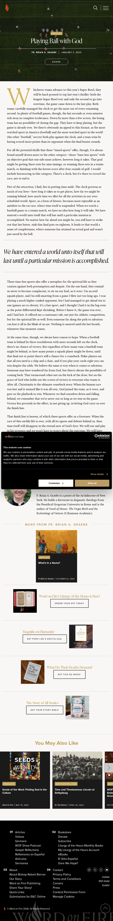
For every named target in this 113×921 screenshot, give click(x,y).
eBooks (63, 854)
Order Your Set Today (69, 603)
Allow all (92, 483)
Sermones (21, 863)
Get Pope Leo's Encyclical (44, 639)
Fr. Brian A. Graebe (44, 52)
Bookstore (64, 832)
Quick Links (16, 892)
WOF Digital (104, 881)
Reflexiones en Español (30, 854)
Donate (63, 836)
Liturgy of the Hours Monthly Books (80, 845)
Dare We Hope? (68, 863)
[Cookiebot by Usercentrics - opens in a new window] (97, 436)
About (13, 870)
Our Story (15, 879)
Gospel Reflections (27, 850)
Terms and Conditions (67, 879)
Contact (58, 870)
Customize (54, 483)
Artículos (20, 859)
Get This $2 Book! (69, 674)
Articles (56, 33)
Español (105, 885)
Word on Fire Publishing (24, 883)
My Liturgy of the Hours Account (78, 850)
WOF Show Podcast (28, 845)
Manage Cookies (63, 896)
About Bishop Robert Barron (27, 874)
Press (56, 887)
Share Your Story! (20, 887)
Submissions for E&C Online (27, 896)
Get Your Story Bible (45, 710)
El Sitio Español (68, 859)
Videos (19, 836)
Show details (97, 474)
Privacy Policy (62, 874)
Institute (105, 876)
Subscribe (64, 841)
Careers (58, 883)
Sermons (20, 841)
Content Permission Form (69, 892)
